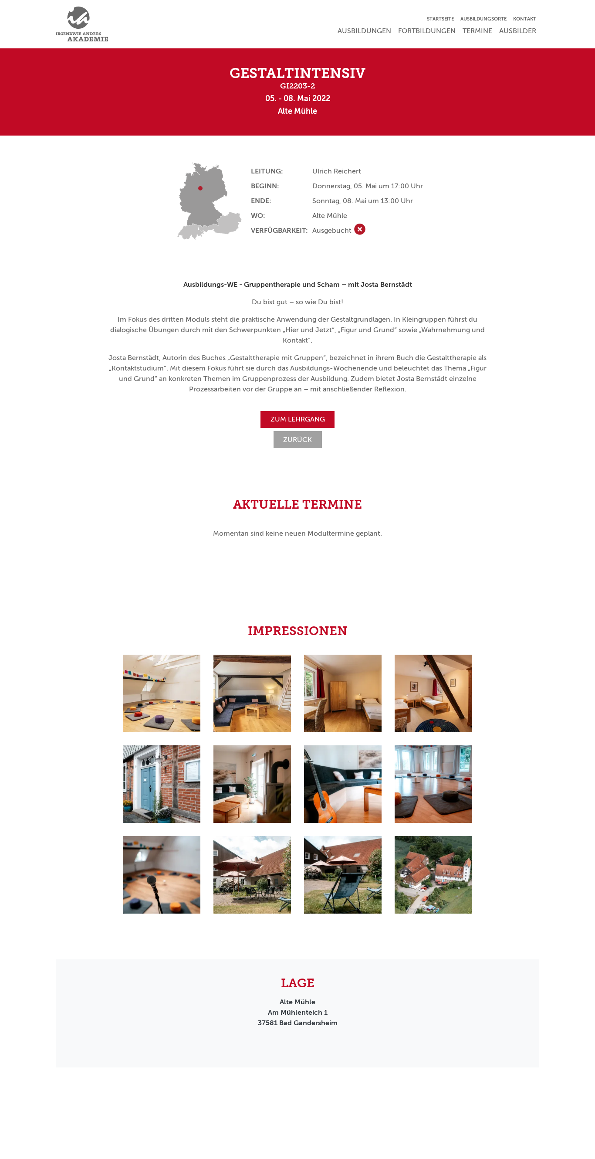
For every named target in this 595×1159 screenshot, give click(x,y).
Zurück (297, 439)
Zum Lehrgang (297, 419)
